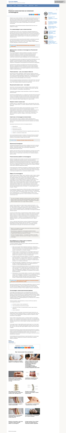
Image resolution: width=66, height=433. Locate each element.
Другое (36, 5)
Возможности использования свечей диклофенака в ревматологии (52, 37)
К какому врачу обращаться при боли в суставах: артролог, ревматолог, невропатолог (52, 42)
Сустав (10, 5)
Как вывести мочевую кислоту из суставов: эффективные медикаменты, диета (52, 32)
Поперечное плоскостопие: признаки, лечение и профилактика (52, 13)
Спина (15, 5)
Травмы (25, 5)
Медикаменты (19, 5)
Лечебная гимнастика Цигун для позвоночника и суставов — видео (52, 27)
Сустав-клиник (13, 1)
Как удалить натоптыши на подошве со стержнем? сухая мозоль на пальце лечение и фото (52, 22)
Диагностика (31, 5)
